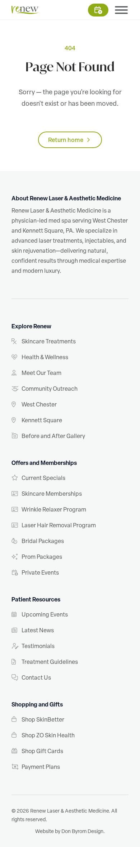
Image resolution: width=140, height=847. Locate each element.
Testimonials (38, 646)
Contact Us (36, 677)
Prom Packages (42, 557)
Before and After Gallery (53, 436)
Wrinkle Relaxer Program (54, 509)
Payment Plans (41, 767)
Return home (65, 139)
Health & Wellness (45, 357)
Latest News (38, 630)
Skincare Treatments (49, 341)
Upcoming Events (45, 614)
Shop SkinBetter (43, 719)
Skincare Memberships (52, 494)
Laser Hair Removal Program (59, 525)
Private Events (40, 572)
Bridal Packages (43, 541)
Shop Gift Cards (42, 751)
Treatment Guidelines (50, 662)
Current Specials (43, 478)
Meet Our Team (41, 373)
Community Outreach (50, 388)
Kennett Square (42, 420)
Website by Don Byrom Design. (70, 831)
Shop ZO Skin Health (48, 735)
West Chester (39, 404)
